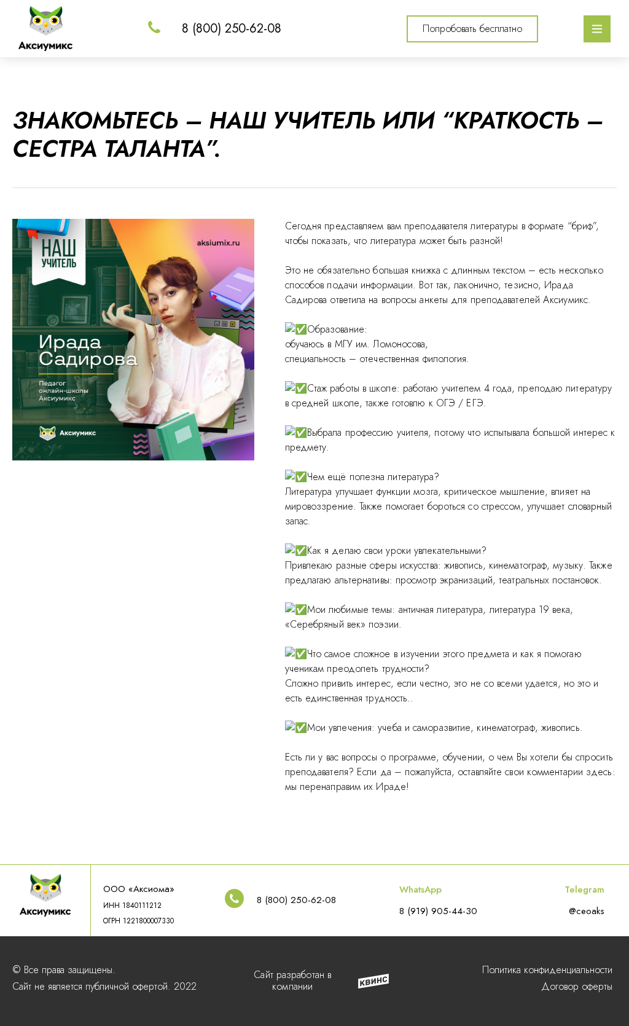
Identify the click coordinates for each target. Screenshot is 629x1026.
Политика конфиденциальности (547, 970)
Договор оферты (576, 986)
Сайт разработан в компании (292, 980)
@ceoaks (586, 911)
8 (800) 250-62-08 (231, 28)
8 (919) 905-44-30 (438, 911)
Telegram (584, 889)
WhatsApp (420, 889)
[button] (472, 28)
